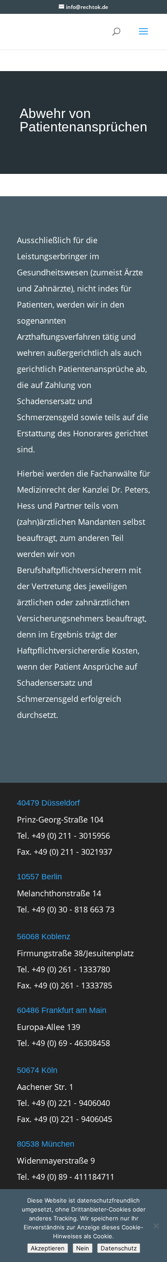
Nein (82, 1248)
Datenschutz (119, 1248)
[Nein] (155, 1225)
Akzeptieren (48, 1248)
